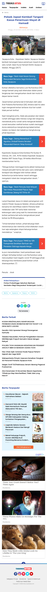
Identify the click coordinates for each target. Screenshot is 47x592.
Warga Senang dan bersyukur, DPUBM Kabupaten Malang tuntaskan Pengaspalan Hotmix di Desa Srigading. (18, 417)
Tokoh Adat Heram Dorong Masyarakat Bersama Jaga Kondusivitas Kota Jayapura (20, 79)
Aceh (31, 7)
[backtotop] (23, 564)
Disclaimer (22, 579)
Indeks (23, 7)
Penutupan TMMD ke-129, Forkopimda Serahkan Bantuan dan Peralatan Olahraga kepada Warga (19, 243)
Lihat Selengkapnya (23, 447)
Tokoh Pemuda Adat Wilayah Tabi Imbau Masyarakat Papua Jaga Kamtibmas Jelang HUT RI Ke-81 (20, 190)
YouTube (33, 577)
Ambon (39, 7)
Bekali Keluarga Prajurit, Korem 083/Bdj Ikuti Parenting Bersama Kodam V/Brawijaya (16, 437)
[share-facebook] (18, 305)
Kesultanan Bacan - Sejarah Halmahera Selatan (16, 395)
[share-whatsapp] (25, 305)
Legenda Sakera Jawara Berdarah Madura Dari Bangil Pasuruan (17, 427)
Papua (24, 293)
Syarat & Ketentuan (34, 579)
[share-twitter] (21, 305)
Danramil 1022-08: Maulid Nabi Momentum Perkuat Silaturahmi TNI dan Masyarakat (16, 406)
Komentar (24, 311)
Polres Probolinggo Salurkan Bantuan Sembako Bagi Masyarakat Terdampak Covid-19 (23, 284)
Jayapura (15, 293)
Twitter (28, 577)
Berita (6, 293)
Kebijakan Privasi (12, 579)
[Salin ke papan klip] (28, 305)
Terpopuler (13, 7)
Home (4, 7)
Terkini (33, 293)
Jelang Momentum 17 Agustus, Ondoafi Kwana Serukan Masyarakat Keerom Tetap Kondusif (18, 141)
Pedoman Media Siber (23, 581)
